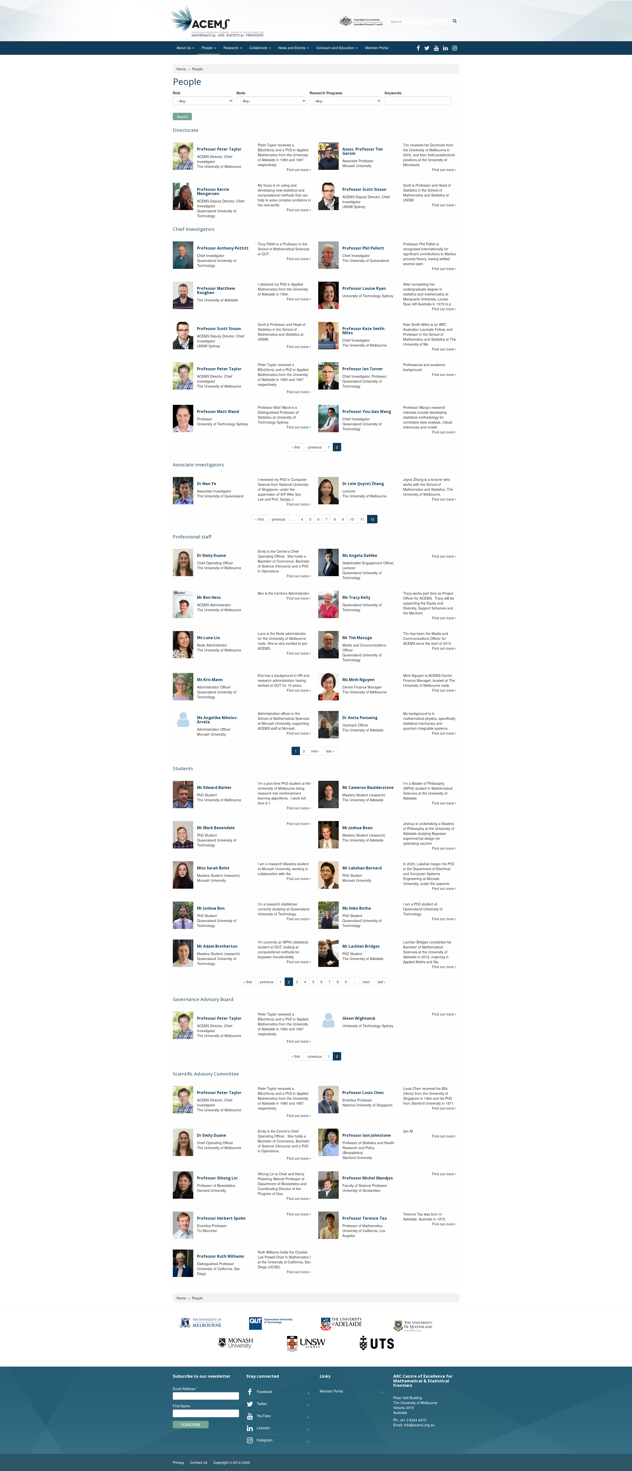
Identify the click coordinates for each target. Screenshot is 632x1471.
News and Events (292, 47)
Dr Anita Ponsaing (359, 717)
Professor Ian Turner (362, 369)
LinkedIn (263, 1427)
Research (231, 47)
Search (182, 116)
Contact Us (198, 1462)
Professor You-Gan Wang (366, 411)
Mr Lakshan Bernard (362, 868)
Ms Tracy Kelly (356, 597)
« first (295, 447)
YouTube (263, 1415)
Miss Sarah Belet (213, 868)
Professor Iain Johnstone (366, 1135)
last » (330, 750)
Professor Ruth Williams (220, 1256)
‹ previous (314, 447)
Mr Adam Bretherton (217, 946)
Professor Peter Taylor (219, 149)
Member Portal (376, 47)
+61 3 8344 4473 (412, 1419)
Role (176, 92)
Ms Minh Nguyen (358, 679)
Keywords (393, 92)
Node (241, 92)
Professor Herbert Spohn (221, 1218)
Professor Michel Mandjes (367, 1178)
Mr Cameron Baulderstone (368, 787)
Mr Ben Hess (209, 597)
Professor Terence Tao (364, 1218)
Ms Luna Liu (208, 637)
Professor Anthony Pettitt (223, 248)
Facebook (264, 1391)
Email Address (185, 1388)
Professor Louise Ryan (364, 288)
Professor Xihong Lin (217, 1178)
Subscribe (190, 1424)
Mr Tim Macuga (357, 637)
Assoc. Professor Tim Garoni (362, 151)
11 (362, 519)
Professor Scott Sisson (364, 189)
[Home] (218, 20)
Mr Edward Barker (214, 787)
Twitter (261, 1403)
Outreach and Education (335, 47)
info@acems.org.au (419, 1424)
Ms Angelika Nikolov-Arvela (217, 720)
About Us (184, 47)
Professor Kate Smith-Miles (364, 330)
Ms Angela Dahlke (359, 555)
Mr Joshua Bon (211, 908)
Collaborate (258, 47)
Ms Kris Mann (210, 679)
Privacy (178, 1462)
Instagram (264, 1439)
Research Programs (326, 92)
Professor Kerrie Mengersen (213, 191)
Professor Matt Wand (218, 411)
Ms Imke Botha (356, 908)
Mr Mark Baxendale (216, 827)
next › (315, 750)
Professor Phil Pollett (363, 248)
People (208, 47)
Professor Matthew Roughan (216, 290)
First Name (181, 1405)
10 (352, 519)
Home (181, 68)
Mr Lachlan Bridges (361, 946)
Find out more (298, 169)
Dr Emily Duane (211, 555)
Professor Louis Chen (363, 1092)
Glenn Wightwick (358, 1018)
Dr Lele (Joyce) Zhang (363, 483)
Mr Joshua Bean (357, 827)
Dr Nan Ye (206, 483)
